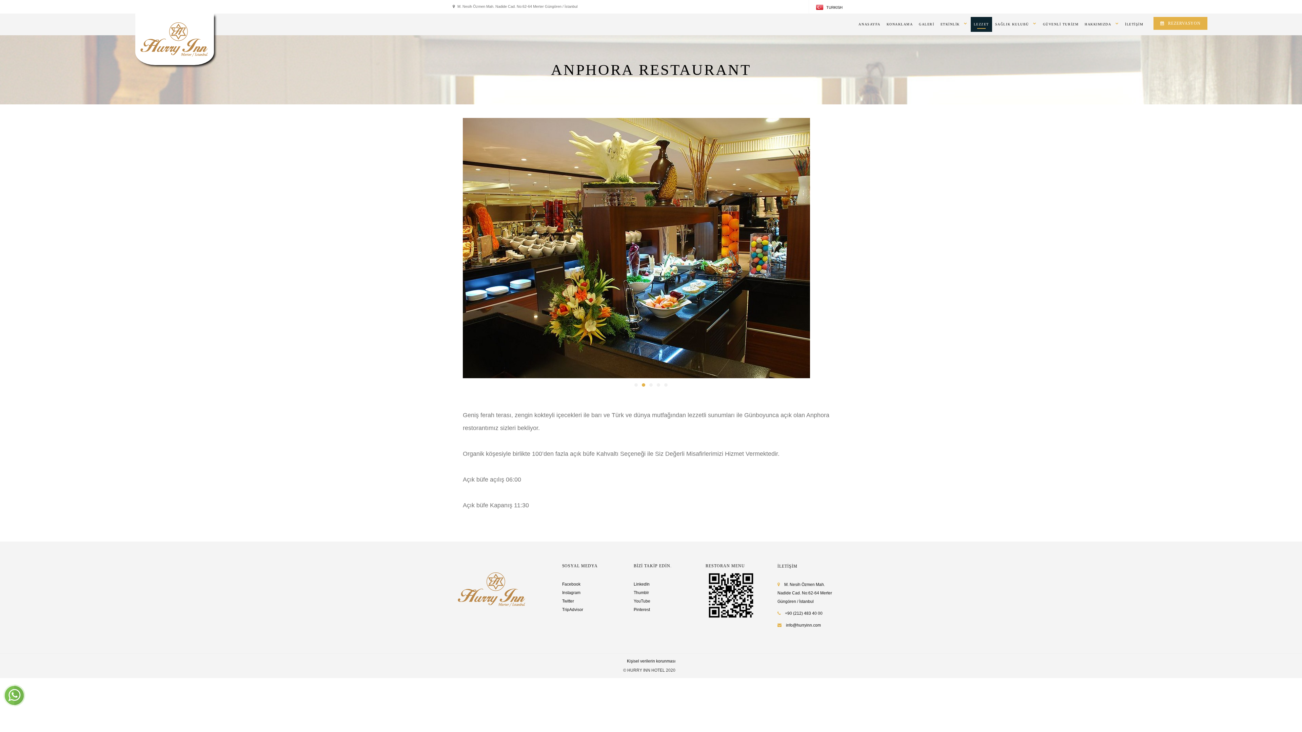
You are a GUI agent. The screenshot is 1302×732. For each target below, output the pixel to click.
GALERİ (926, 24)
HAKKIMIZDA (1098, 24)
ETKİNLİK (950, 24)
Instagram (571, 592)
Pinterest (642, 609)
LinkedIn (642, 584)
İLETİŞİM (1134, 24)
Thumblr (641, 592)
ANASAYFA (869, 24)
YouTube (642, 601)
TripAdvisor (572, 609)
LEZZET (981, 24)
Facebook (571, 584)
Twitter (568, 601)
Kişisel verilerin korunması (651, 661)
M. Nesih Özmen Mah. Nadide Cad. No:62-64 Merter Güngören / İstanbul (804, 593)
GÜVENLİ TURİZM (1061, 24)
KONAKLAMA (900, 24)
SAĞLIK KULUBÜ (1012, 24)
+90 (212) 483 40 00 (803, 613)
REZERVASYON (1184, 23)
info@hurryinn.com (803, 625)
